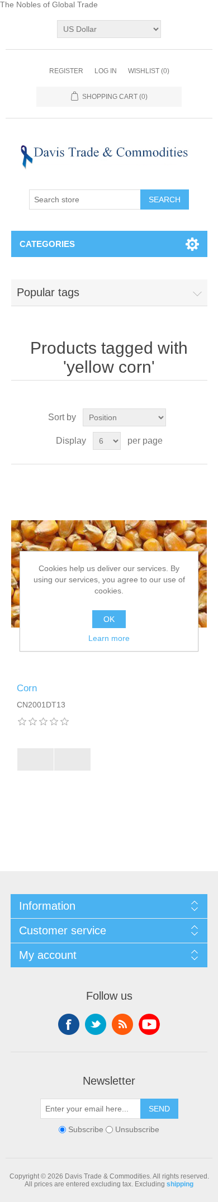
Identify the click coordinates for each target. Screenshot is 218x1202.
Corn (27, 688)
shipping (180, 1184)
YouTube (149, 1024)
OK (109, 619)
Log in (105, 71)
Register (66, 71)
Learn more (109, 638)
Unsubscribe (137, 1129)
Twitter (95, 1024)
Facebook (68, 1024)
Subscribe (85, 1129)
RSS (122, 1024)
